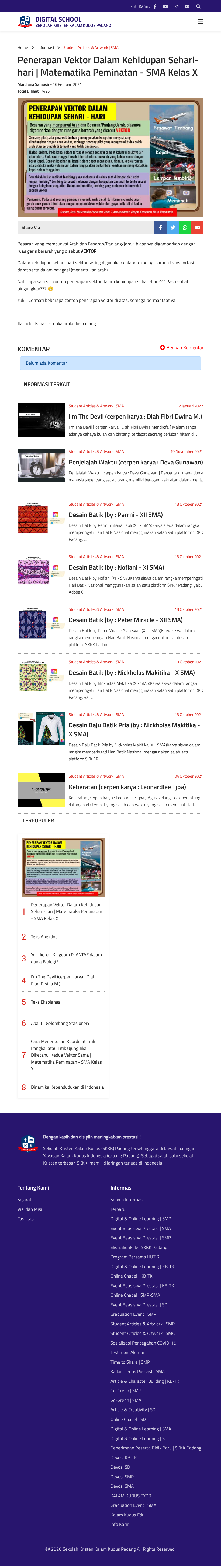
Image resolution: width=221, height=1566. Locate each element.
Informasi (45, 47)
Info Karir (119, 1524)
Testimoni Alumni (127, 1352)
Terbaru (117, 1209)
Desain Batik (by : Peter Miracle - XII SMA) (126, 620)
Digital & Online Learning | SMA (140, 1429)
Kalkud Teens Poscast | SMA (137, 1371)
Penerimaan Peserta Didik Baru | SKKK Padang (155, 1448)
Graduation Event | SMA (133, 1505)
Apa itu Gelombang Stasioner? (60, 1023)
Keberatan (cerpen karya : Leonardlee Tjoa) (127, 787)
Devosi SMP (122, 1476)
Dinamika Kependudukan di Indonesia (67, 1087)
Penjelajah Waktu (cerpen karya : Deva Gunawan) (136, 462)
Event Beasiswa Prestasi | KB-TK (142, 1285)
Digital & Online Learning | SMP (140, 1218)
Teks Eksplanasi (46, 1002)
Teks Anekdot (44, 936)
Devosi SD (120, 1467)
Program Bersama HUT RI (135, 1257)
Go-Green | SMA (125, 1400)
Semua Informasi (127, 1199)
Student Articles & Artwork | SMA (96, 406)
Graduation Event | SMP (133, 1314)
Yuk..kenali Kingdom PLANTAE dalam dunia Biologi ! (66, 958)
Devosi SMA (122, 1486)
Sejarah (25, 1199)
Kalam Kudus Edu (127, 1515)
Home (23, 47)
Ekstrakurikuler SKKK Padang (138, 1247)
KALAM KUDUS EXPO (130, 1496)
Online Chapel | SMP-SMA (135, 1295)
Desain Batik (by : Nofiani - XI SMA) (116, 567)
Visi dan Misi (30, 1209)
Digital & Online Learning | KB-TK (142, 1266)
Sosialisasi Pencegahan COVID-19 (143, 1343)
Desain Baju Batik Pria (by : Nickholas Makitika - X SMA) (134, 729)
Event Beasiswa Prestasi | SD (138, 1305)
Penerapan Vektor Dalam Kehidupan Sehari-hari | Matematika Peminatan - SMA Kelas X (66, 911)
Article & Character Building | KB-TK (144, 1381)
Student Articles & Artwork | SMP (142, 1324)
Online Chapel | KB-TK (131, 1276)
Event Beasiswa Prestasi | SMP (140, 1238)
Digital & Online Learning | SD (139, 1438)
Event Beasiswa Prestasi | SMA (140, 1228)
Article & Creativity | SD (133, 1409)
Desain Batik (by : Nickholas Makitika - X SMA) (132, 672)
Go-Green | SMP (125, 1390)
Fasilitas (26, 1218)
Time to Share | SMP (130, 1362)
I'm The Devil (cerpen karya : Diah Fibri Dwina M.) (135, 416)
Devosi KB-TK (123, 1457)
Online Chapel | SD (128, 1419)
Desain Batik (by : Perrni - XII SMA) (116, 514)
